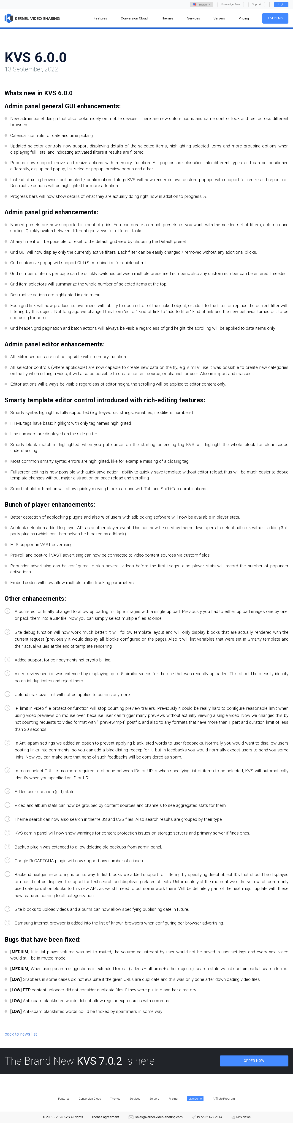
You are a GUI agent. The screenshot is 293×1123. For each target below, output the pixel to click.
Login (281, 4)
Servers (154, 1098)
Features (64, 1098)
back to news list (21, 1034)
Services (135, 1098)
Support (256, 4)
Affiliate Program (224, 1098)
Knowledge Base (230, 4)
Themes (115, 1098)
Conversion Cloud (90, 1098)
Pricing (173, 1098)
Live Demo (275, 18)
